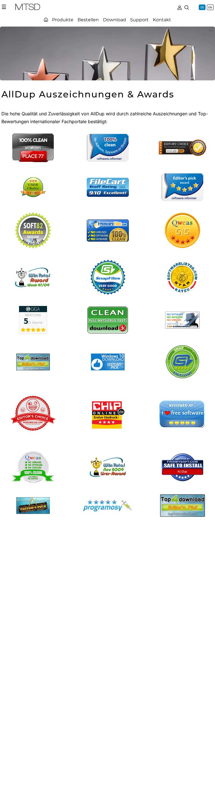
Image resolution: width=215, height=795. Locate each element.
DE (202, 7)
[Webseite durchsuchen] (186, 7)
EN (210, 7)
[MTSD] (27, 8)
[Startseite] (46, 19)
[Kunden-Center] (179, 7)
